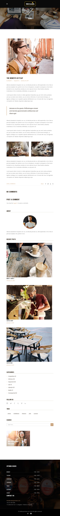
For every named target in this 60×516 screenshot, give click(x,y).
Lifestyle (10, 387)
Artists (8, 183)
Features (24, 413)
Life (9, 384)
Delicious (10, 379)
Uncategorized (11, 393)
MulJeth (10, 80)
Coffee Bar (9, 363)
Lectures (36, 413)
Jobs (30, 413)
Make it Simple (10, 278)
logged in (15, 203)
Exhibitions (12, 183)
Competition (11, 376)
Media (9, 390)
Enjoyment (16, 80)
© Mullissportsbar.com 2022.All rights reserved (30, 511)
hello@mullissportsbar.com (13, 500)
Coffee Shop (10, 320)
